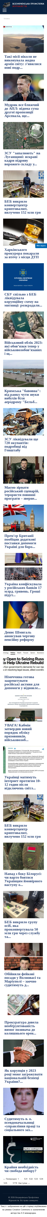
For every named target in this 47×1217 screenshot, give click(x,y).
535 (5, 1183)
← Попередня (10, 1179)
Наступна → (24, 1183)
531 (25, 1179)
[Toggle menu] (5, 10)
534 (41, 1179)
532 (31, 1179)
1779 (15, 1183)
